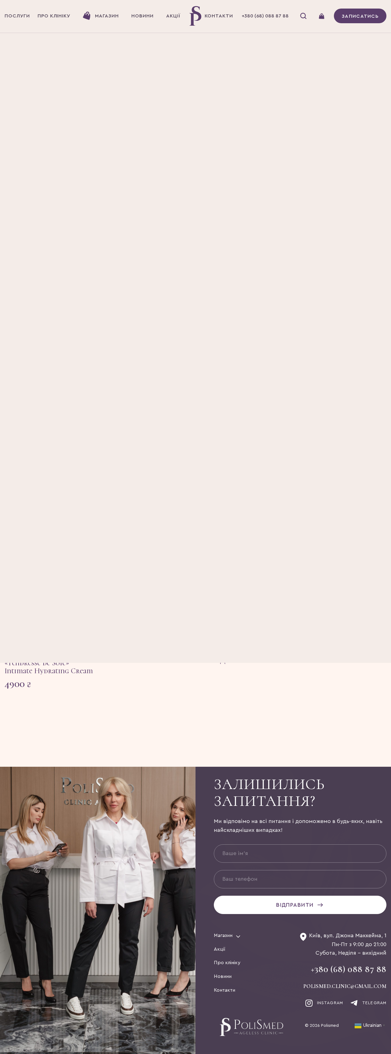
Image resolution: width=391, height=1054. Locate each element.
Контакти (224, 990)
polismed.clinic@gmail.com (344, 986)
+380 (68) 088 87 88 (348, 969)
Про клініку (227, 962)
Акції (219, 949)
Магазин (223, 935)
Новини (223, 976)
